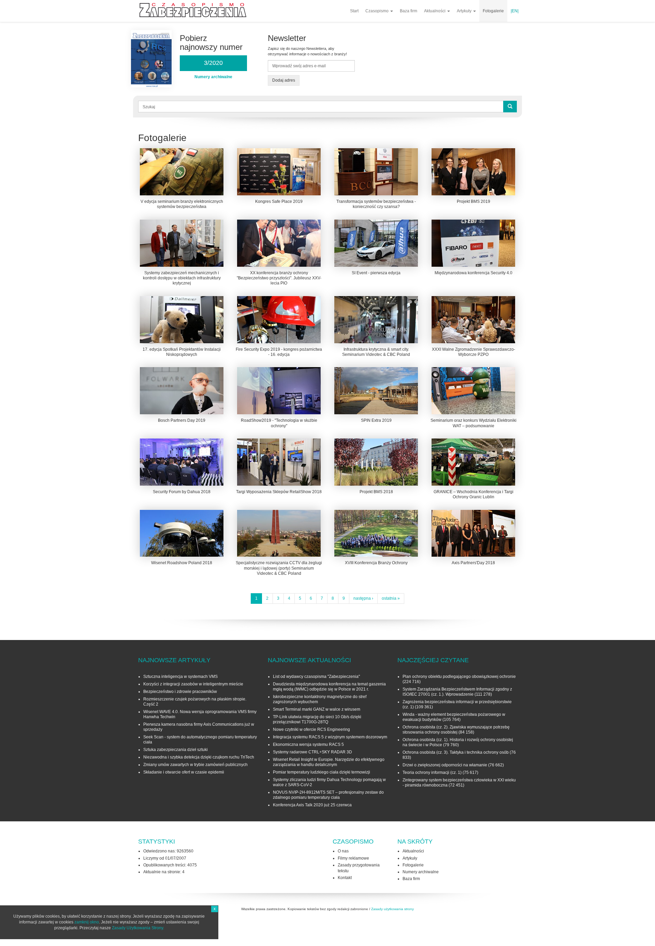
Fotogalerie (493, 11)
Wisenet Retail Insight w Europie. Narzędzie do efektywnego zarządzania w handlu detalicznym (328, 762)
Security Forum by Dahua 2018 (181, 491)
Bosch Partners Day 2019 (181, 420)
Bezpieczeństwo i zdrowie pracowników (180, 691)
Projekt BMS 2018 (376, 491)
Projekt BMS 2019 (473, 201)
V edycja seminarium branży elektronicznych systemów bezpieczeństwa (182, 204)
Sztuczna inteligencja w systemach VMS (180, 676)
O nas (343, 851)
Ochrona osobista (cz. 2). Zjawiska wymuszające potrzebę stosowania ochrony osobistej (456, 730)
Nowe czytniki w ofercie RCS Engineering (311, 729)
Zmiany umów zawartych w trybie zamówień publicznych (195, 764)
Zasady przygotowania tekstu (359, 868)
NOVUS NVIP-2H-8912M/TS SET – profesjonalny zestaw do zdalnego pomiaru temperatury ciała (328, 795)
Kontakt (345, 877)
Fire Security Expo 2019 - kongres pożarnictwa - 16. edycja (279, 352)
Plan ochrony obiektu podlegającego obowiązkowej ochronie (459, 676)
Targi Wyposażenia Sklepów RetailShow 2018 (279, 491)
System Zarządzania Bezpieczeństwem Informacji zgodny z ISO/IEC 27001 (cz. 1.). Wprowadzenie (457, 692)
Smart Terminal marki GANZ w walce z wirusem (316, 709)
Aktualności (435, 11)
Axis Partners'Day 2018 (473, 562)
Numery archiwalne (421, 872)
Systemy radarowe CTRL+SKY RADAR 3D (312, 752)
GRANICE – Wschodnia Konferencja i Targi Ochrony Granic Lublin (473, 494)
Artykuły (464, 11)
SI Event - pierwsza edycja (376, 272)
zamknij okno (86, 922)
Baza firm (408, 11)
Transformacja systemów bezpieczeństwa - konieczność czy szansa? (376, 204)
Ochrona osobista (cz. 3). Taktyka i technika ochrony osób (456, 752)
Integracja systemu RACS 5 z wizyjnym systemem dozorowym (330, 737)
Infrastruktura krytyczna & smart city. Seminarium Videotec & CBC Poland (376, 352)
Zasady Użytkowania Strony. (138, 928)
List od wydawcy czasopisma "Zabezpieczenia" (316, 676)
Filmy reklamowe (353, 858)
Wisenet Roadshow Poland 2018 (181, 562)
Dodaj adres (283, 80)
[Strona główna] (195, 10)
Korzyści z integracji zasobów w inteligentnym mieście (193, 684)
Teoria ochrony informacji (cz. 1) (432, 772)
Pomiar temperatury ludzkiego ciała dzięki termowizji (321, 772)
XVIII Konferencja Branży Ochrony (376, 562)
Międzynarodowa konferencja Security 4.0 (473, 272)
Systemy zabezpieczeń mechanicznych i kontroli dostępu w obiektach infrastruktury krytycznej (182, 278)
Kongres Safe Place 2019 (279, 201)
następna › (363, 598)
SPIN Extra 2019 (376, 420)
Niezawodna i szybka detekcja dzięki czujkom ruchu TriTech (198, 757)
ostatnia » (391, 598)
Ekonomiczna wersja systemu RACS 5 (308, 744)
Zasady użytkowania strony (392, 909)
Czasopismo (377, 11)
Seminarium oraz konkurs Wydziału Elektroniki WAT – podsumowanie (473, 423)
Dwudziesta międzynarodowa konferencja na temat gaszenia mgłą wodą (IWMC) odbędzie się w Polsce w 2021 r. (329, 687)
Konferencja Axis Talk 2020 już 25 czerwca (312, 805)
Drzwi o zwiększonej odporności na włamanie (445, 765)
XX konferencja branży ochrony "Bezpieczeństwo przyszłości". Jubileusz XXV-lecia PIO (279, 278)
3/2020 (213, 62)
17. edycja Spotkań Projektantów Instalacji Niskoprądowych (182, 352)
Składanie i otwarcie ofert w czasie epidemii (183, 772)
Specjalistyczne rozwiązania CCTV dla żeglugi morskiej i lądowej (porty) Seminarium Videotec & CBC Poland (279, 568)
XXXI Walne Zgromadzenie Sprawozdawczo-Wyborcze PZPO (473, 352)
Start (354, 11)
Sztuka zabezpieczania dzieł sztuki (175, 749)
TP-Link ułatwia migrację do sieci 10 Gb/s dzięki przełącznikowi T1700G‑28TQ (317, 719)
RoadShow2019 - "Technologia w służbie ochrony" (279, 423)
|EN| (515, 11)
